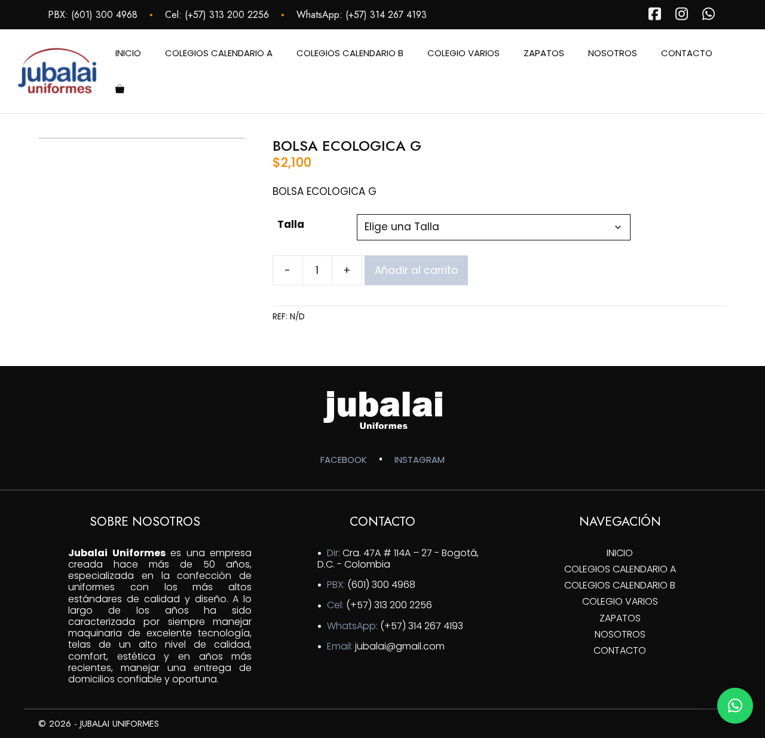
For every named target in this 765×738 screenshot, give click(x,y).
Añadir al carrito (416, 270)
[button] (735, 706)
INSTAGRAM (419, 459)
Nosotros (612, 53)
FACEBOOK (343, 459)
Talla (290, 224)
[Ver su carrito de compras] (119, 89)
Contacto (686, 53)
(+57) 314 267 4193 (386, 15)
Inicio (128, 53)
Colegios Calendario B (349, 53)
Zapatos (544, 53)
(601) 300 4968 (104, 15)
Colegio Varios (463, 53)
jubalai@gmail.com (400, 646)
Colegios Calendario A (219, 53)
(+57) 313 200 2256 (227, 15)
